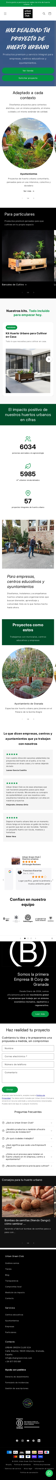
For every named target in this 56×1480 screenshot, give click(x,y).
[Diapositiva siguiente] (35, 938)
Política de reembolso (22, 1464)
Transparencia (11, 1281)
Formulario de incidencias (17, 1382)
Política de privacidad (42, 1464)
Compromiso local (13, 1286)
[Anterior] (7, 359)
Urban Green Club (26, 1461)
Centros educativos (14, 1315)
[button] (5, 13)
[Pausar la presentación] (53, 938)
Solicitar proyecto (28, 78)
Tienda (8, 1269)
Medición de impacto (15, 1292)
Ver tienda (28, 70)
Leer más (40, 1014)
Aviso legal (28, 1468)
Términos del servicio (13, 1468)
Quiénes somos (12, 1263)
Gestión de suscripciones (16, 1388)
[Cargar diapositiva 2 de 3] (28, 938)
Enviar (10, 1089)
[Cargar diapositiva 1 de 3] (24, 938)
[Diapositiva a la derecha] (34, 198)
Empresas (9, 1326)
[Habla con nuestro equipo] (49, 1473)
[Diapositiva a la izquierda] (22, 198)
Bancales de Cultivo (13, 284)
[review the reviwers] (44, 872)
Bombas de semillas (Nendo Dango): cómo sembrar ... (28, 1222)
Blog (7, 1275)
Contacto (9, 1298)
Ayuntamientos (12, 1320)
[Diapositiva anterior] (20, 938)
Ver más (27, 191)
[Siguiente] (49, 359)
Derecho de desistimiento (17, 1377)
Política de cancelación (29, 1472)
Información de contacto (44, 1468)
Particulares (10, 1332)
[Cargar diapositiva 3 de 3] (31, 938)
